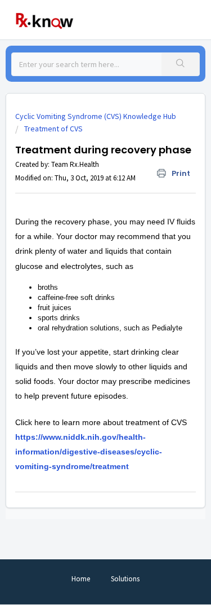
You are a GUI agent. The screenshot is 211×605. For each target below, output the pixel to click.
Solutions (125, 579)
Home (80, 579)
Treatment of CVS (53, 128)
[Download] (85, 295)
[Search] (180, 64)
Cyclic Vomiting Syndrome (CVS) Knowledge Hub (95, 116)
